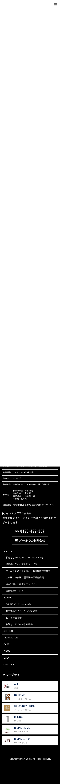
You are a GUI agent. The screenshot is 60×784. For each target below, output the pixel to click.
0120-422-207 (32, 531)
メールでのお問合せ (31, 540)
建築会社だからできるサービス (21, 564)
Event (7, 658)
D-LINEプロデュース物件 (18, 604)
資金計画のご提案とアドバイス (21, 584)
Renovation (11, 637)
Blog (7, 651)
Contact (9, 664)
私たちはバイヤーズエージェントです (25, 557)
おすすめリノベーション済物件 (21, 611)
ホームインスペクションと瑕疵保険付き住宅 (28, 571)
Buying (8, 597)
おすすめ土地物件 (15, 617)
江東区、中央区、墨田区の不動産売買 (25, 577)
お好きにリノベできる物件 (19, 624)
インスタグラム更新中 (19, 513)
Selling (8, 631)
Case (6, 644)
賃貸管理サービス (15, 591)
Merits (8, 551)
